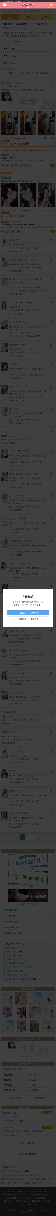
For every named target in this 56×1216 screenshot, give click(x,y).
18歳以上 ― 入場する (28, 612)
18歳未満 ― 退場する (28, 618)
